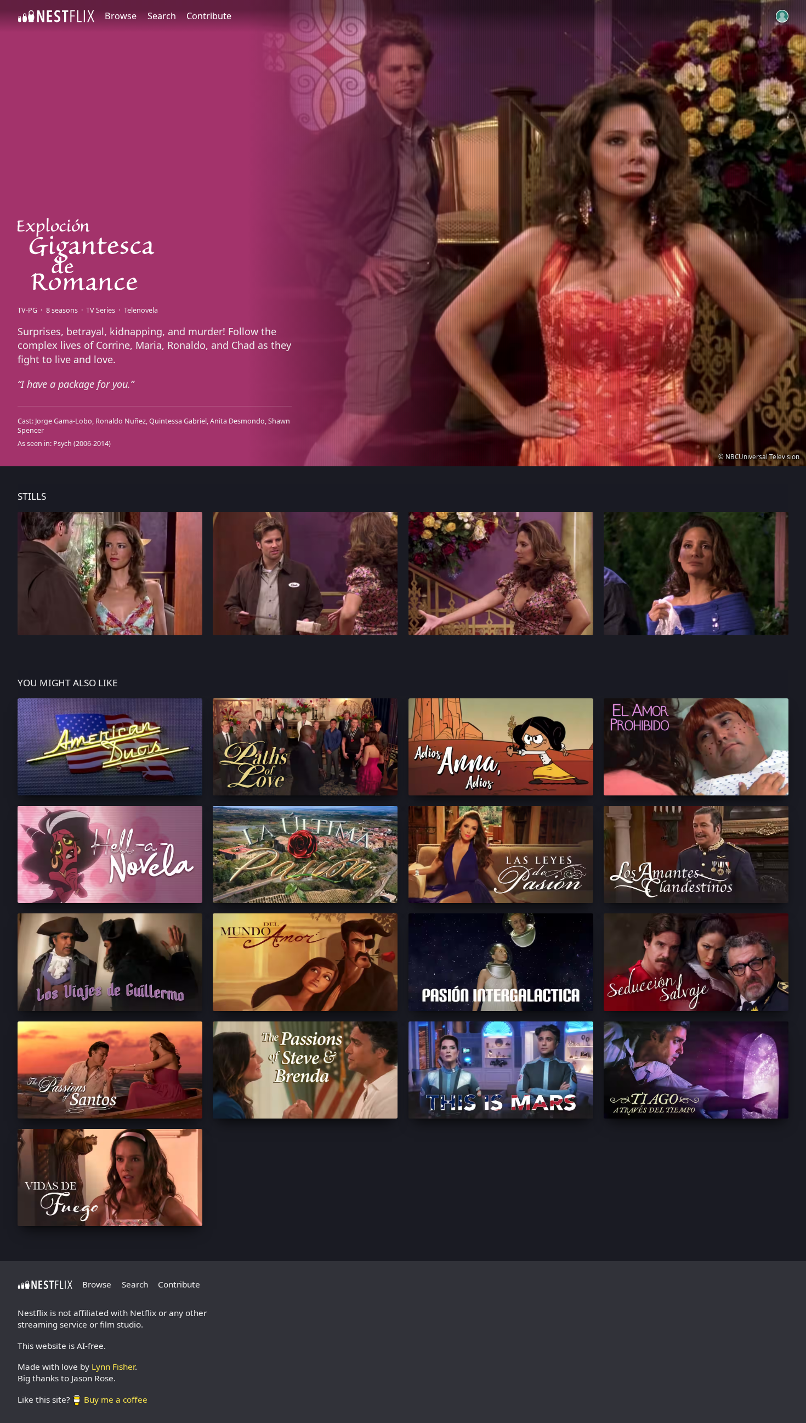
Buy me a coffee (115, 1399)
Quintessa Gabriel (178, 421)
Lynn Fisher (113, 1366)
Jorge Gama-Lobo (63, 421)
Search (161, 16)
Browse (121, 16)
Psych (62, 443)
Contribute (208, 16)
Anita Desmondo (237, 421)
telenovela (141, 310)
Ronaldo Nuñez (120, 421)
